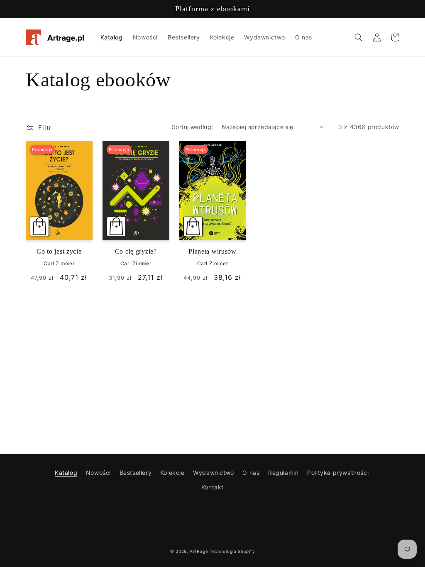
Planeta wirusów (212, 251)
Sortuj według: (192, 126)
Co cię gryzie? (136, 251)
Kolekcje (172, 472)
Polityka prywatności (338, 472)
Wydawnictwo (213, 472)
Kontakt (212, 487)
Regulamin (283, 472)
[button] (358, 37)
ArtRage (199, 551)
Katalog (66, 472)
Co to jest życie (59, 251)
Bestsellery (136, 472)
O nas (250, 472)
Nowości (98, 472)
